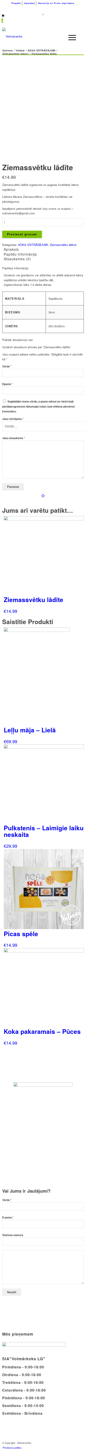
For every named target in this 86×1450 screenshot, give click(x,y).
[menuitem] (16, 3)
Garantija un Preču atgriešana (56, 3)
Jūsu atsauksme (13, 438)
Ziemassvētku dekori (63, 245)
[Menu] (70, 37)
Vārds (6, 366)
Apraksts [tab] (11, 249)
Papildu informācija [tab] (20, 254)
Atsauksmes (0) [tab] (17, 258)
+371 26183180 (20, 8)
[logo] (34, 36)
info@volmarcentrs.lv (60, 8)
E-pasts (8, 1217)
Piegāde (16, 3)
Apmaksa (29, 3)
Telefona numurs (12, 1235)
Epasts (7, 384)
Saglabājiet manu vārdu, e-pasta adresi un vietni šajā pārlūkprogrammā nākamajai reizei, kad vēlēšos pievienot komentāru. (38, 406)
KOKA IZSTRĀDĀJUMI (33, 245)
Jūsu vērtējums (13, 419)
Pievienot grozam (22, 234)
